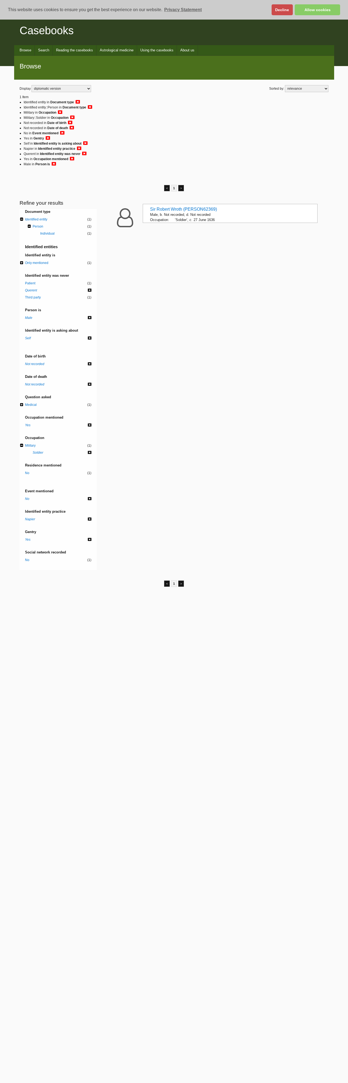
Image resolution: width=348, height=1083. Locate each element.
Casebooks (47, 30)
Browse (25, 50)
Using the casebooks (156, 50)
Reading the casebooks (74, 50)
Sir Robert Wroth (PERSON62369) (183, 209)
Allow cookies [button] (317, 10)
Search (43, 50)
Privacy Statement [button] (183, 9)
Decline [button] (282, 10)
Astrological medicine (116, 50)
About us (187, 50)
